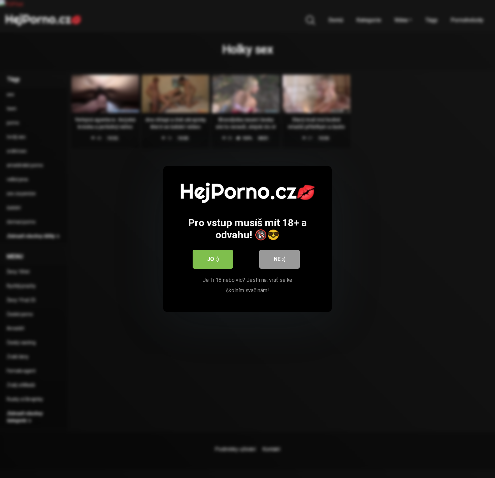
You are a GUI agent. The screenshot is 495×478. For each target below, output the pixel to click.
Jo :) (213, 259)
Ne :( (279, 259)
